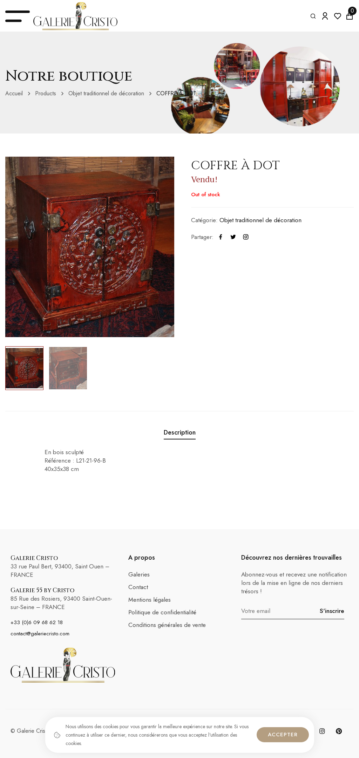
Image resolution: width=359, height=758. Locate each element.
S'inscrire (332, 611)
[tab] (180, 433)
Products (45, 93)
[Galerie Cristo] (75, 16)
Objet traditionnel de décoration (106, 93)
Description (180, 432)
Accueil (14, 93)
